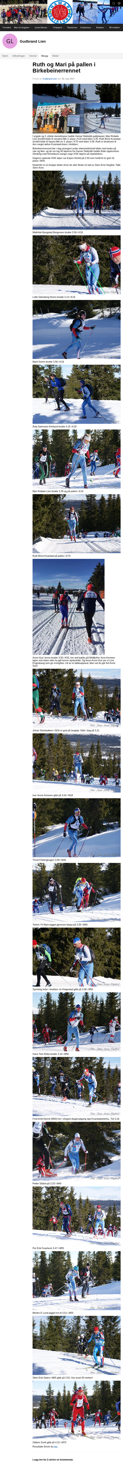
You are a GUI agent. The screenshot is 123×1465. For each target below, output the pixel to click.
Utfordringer (18, 56)
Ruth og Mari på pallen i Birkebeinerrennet (64, 67)
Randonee (72, 27)
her (55, 1446)
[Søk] (113, 3)
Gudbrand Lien (49, 78)
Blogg (44, 56)
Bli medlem (114, 27)
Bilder (55, 56)
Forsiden (7, 27)
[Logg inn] (119, 3)
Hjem (5, 56)
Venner (33, 56)
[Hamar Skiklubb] (61, 12)
